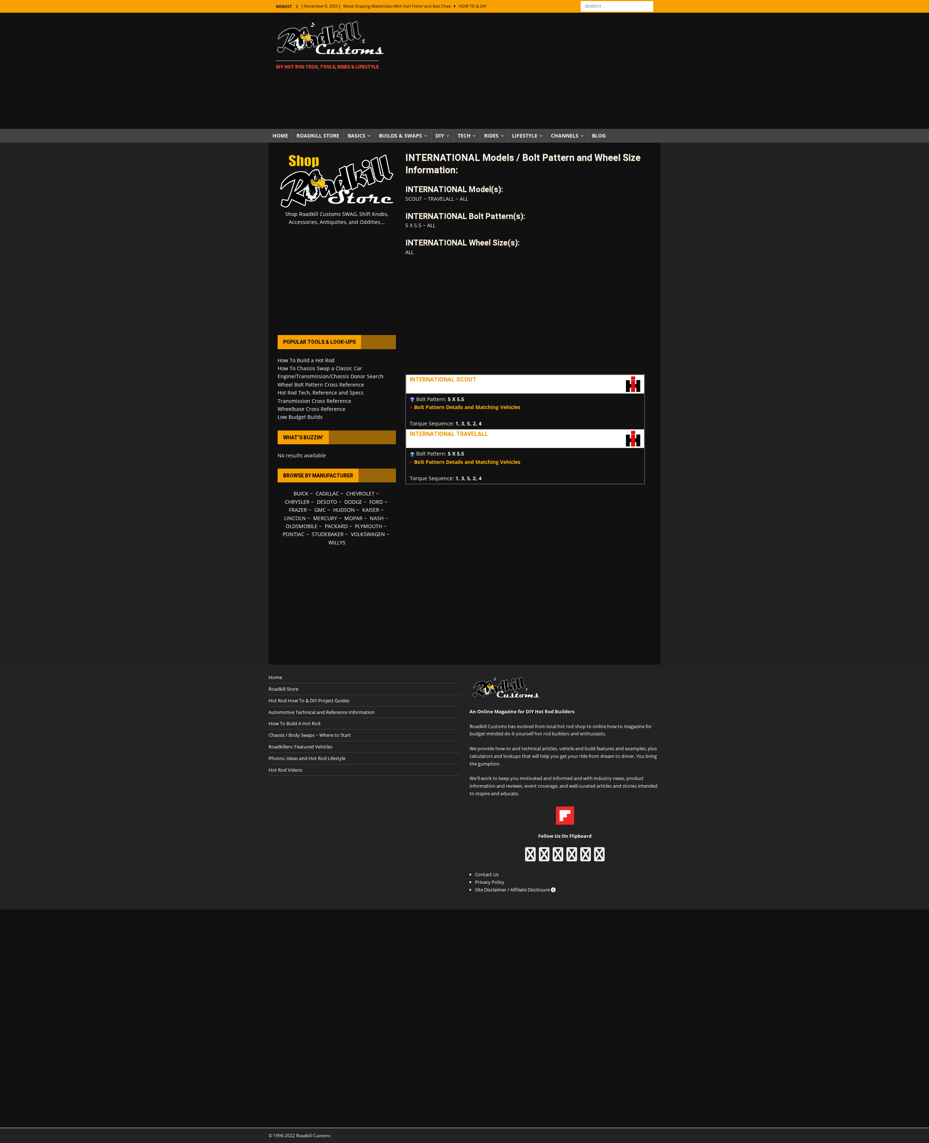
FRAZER (298, 509)
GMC (320, 509)
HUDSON (344, 509)
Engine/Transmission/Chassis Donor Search (331, 376)
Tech (464, 135)
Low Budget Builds (300, 416)
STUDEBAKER (328, 534)
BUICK (301, 493)
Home (280, 135)
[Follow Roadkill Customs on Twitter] (585, 857)
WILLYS (336, 542)
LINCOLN (295, 518)
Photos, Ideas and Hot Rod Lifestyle (307, 758)
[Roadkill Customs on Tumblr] (571, 857)
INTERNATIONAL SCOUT (443, 379)
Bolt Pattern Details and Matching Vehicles (467, 407)
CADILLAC (327, 493)
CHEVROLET (360, 493)
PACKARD (336, 526)
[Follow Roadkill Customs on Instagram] (544, 857)
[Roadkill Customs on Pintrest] (558, 857)
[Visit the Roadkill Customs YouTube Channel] (599, 857)
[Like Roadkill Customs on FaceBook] (530, 857)
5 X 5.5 (456, 399)
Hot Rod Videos (285, 770)
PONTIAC (293, 534)
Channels (564, 135)
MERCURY (325, 518)
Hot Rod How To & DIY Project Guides (309, 700)
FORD (376, 501)
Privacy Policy (489, 882)
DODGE (353, 501)
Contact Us (487, 874)
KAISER (370, 509)
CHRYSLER (297, 501)
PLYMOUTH (368, 526)
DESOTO (327, 501)
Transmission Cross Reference (314, 400)
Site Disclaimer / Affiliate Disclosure (513, 889)
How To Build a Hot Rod (306, 360)
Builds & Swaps (400, 135)
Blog (599, 135)
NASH (377, 518)
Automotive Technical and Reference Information (322, 712)
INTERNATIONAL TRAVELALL (449, 433)
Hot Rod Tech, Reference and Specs (321, 392)
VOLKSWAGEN (368, 534)
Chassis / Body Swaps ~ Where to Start (310, 735)
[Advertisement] (527, 71)
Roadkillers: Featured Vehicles (300, 746)
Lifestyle (524, 135)
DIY (439, 135)
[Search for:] (617, 5)
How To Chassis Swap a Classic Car (320, 368)
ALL (464, 198)
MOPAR (353, 518)
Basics (356, 135)
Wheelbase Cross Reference (311, 408)
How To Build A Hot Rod (294, 723)
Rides (491, 135)
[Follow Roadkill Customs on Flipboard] (565, 820)
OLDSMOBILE (302, 526)
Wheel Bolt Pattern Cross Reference (321, 384)
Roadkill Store (317, 135)
